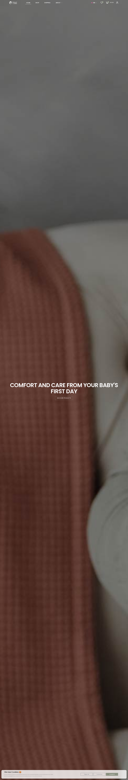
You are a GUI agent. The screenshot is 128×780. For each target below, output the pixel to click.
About (58, 3)
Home (28, 3)
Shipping (47, 3)
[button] (117, 2)
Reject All (86, 774)
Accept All (112, 774)
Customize (99, 774)
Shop (37, 3)
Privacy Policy (34, 776)
